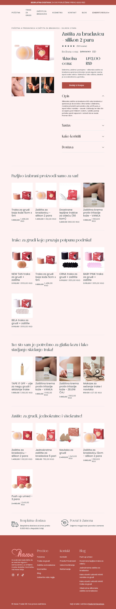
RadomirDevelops (96, 604)
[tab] (83, 105)
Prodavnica (29, 28)
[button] (100, 12)
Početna (16, 28)
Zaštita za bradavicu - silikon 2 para (56, 28)
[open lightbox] (33, 52)
